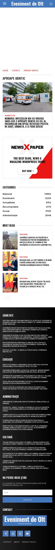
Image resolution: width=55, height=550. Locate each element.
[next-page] (8, 297)
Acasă (5, 70)
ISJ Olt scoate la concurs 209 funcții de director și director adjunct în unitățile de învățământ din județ (25, 388)
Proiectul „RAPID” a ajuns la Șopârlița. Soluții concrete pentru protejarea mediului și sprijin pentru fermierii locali (26, 409)
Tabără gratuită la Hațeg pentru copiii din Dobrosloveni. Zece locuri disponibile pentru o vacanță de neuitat (27, 415)
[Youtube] (27, 533)
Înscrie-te (27, 500)
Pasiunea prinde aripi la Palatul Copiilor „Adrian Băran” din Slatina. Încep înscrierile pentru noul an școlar (26, 371)
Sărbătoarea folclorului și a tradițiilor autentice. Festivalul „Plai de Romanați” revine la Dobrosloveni (24, 449)
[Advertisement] (27, 36)
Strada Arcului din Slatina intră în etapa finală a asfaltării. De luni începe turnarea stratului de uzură (25, 421)
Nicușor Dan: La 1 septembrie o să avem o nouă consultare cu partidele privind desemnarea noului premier (36, 262)
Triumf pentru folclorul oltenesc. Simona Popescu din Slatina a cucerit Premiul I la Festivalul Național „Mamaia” (26, 443)
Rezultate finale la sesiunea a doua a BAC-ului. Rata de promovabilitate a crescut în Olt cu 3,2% (25, 365)
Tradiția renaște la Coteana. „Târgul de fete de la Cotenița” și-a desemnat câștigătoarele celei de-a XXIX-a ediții (25, 468)
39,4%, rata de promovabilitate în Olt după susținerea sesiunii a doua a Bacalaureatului (25, 382)
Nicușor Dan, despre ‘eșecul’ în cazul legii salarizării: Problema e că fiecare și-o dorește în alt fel (35, 284)
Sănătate (10, 115)
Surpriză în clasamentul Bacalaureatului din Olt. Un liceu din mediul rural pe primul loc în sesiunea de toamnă (27, 377)
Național (24, 234)
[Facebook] (6, 533)
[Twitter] (20, 533)
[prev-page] (4, 297)
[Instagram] (13, 533)
